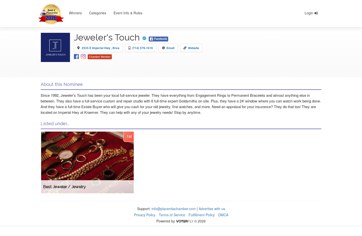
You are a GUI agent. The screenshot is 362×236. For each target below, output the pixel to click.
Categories (97, 12)
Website (193, 48)
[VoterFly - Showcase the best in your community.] (184, 220)
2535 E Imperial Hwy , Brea (100, 48)
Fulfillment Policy (202, 214)
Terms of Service (172, 214)
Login (309, 12)
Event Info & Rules (128, 12)
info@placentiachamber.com (173, 208)
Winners (75, 12)
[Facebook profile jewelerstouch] (76, 56)
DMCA (223, 214)
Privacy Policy (144, 214)
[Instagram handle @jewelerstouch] (83, 56)
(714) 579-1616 (142, 48)
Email (170, 48)
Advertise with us (212, 208)
